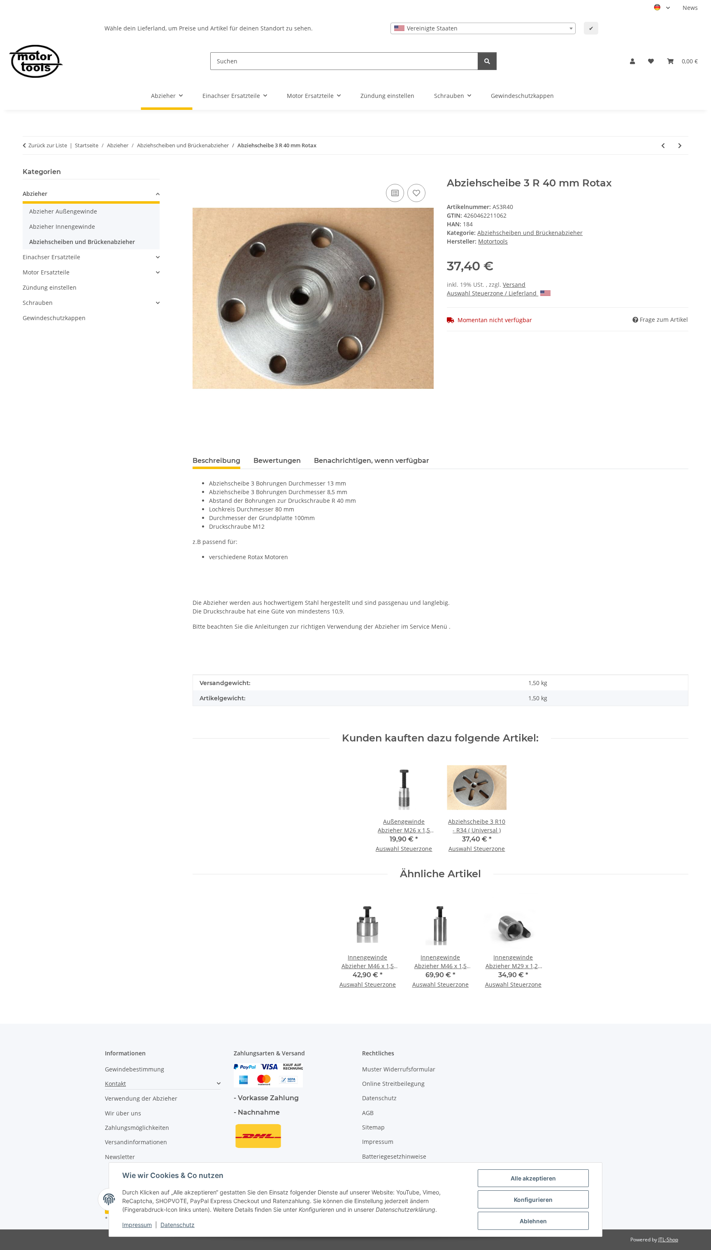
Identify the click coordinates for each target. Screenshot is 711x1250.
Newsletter (120, 1157)
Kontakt (115, 1083)
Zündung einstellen (50, 287)
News (690, 8)
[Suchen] (487, 61)
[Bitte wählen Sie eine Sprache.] (662, 8)
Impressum (137, 1224)
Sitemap (373, 1127)
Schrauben (38, 303)
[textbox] (483, 28)
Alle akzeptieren (533, 1178)
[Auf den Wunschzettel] (416, 193)
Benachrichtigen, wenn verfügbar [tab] (371, 461)
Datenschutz (177, 1224)
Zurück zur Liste (47, 145)
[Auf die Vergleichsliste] (395, 193)
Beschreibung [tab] (216, 461)
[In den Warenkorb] (199, 172)
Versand (514, 284)
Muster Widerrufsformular (398, 1069)
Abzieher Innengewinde (62, 226)
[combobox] (483, 28)
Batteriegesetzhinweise (394, 1156)
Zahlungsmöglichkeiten (137, 1128)
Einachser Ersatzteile (51, 257)
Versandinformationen (136, 1142)
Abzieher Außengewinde (63, 211)
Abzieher (35, 193)
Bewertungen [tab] (277, 461)
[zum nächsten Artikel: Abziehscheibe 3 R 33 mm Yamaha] (680, 145)
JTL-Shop (668, 1239)
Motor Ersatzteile (46, 272)
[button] (632, 61)
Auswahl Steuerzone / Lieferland (492, 293)
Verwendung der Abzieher (141, 1098)
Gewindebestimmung (134, 1069)
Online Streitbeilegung (393, 1083)
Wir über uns (123, 1113)
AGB (368, 1113)
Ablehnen (533, 1220)
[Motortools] (36, 61)
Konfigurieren (533, 1199)
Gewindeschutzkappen (54, 318)
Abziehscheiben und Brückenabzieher (530, 233)
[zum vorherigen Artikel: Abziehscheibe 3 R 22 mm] (663, 145)
